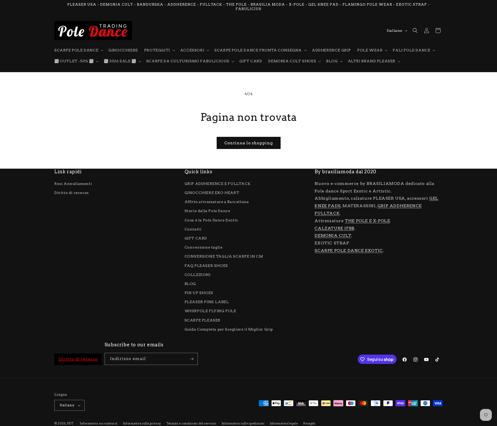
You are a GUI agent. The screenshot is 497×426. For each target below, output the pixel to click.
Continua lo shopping (248, 143)
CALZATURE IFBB (334, 228)
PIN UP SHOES (199, 293)
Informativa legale (284, 423)
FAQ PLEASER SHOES (206, 265)
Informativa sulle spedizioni (243, 423)
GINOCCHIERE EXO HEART (212, 193)
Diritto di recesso (71, 193)
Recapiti (309, 423)
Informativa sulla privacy (142, 423)
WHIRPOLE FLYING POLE (210, 311)
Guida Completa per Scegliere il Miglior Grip (229, 329)
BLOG (190, 284)
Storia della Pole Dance (207, 211)
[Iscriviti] (192, 359)
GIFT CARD (196, 238)
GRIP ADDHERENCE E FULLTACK (218, 184)
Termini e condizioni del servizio (191, 423)
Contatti (193, 229)
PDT (70, 423)
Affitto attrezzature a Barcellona (217, 202)
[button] (78, 50)
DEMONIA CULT (333, 235)
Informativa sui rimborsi (99, 423)
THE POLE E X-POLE (367, 220)
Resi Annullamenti (73, 184)
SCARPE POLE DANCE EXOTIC (349, 250)
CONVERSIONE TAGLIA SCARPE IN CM (224, 256)
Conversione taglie (204, 247)
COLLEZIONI (198, 274)
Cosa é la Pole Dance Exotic (211, 220)
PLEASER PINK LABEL (207, 302)
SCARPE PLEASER (203, 320)
